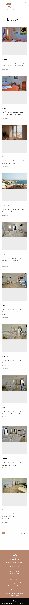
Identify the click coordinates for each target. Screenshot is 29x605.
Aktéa (4, 59)
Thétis (4, 459)
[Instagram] (15, 601)
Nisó (4, 108)
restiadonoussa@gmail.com (14, 593)
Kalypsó (5, 357)
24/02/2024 (5, 522)
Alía (3, 254)
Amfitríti (5, 205)
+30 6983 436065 (14, 595)
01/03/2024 (5, 69)
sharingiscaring (22, 603)
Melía (4, 408)
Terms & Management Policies (14, 583)
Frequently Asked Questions (14, 585)
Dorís (4, 510)
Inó (3, 157)
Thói (4, 305)
